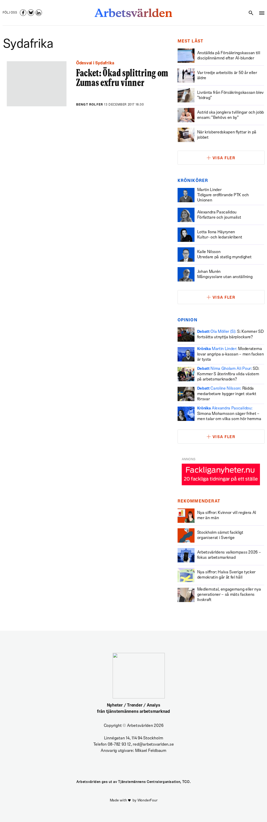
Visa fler (224, 158)
